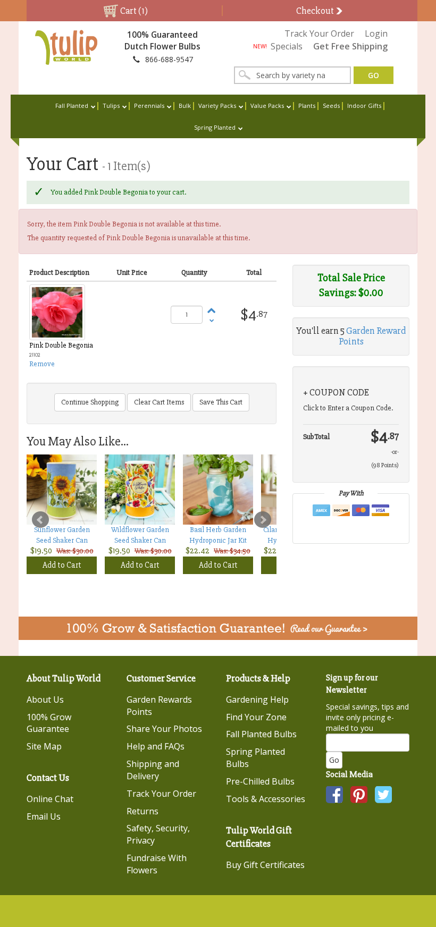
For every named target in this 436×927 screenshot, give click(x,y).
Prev (40, 519)
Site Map (44, 746)
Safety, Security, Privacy (158, 834)
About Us (45, 699)
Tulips (111, 105)
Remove (42, 363)
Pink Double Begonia (61, 345)
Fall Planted (71, 105)
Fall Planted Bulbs (261, 734)
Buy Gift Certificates (265, 865)
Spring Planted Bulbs (255, 758)
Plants (306, 105)
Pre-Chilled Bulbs (260, 781)
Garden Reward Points (372, 336)
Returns (142, 811)
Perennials (149, 105)
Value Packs (267, 105)
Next (262, 519)
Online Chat (50, 799)
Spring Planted (215, 127)
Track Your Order (319, 33)
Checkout (316, 10)
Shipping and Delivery (153, 770)
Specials (278, 46)
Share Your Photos (164, 729)
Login (376, 33)
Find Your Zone (256, 717)
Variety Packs (217, 105)
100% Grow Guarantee (49, 723)
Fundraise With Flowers (157, 864)
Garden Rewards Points (159, 706)
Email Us (44, 816)
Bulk (185, 105)
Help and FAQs (156, 746)
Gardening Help (257, 699)
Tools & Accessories (265, 799)
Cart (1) (133, 10)
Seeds (331, 105)
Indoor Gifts (364, 105)
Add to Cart (62, 565)
